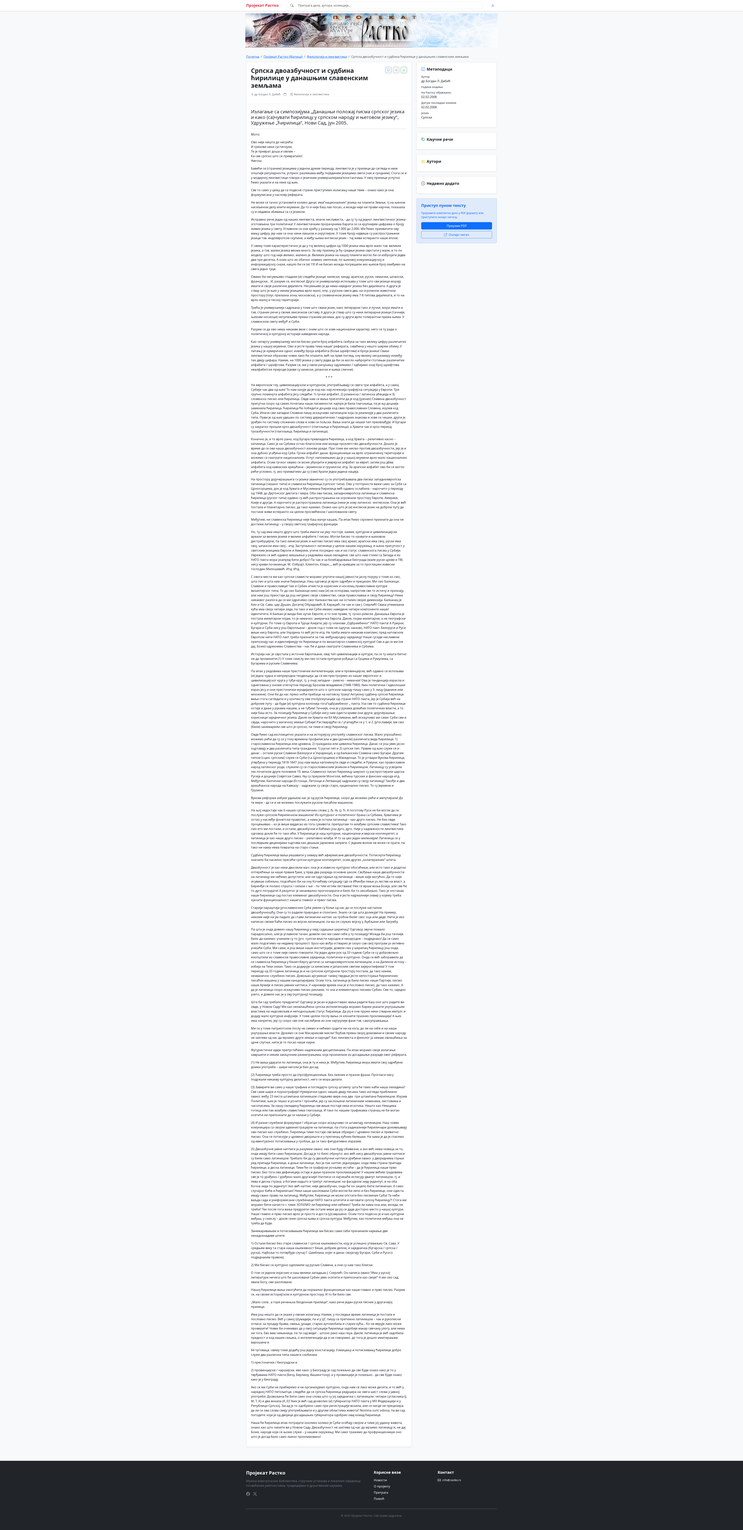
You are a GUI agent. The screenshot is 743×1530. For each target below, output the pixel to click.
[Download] (404, 70)
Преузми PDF (457, 226)
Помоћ (379, 1499)
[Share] (396, 70)
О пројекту (382, 1486)
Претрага (381, 1492)
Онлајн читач (459, 235)
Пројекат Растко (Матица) (283, 57)
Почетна (252, 57)
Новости (380, 1480)
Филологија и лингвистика (327, 57)
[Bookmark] (388, 70)
